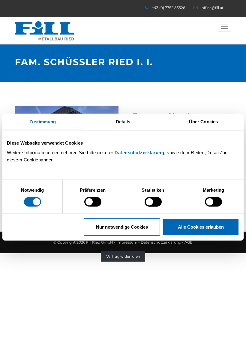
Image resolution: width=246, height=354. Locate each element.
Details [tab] (123, 121)
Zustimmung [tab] (42, 121)
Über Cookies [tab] (203, 121)
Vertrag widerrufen (123, 256)
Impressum (126, 242)
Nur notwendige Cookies (122, 226)
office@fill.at (213, 7)
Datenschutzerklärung (139, 152)
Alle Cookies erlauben (201, 226)
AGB (188, 242)
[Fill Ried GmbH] (44, 30)
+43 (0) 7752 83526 (168, 7)
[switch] (92, 202)
